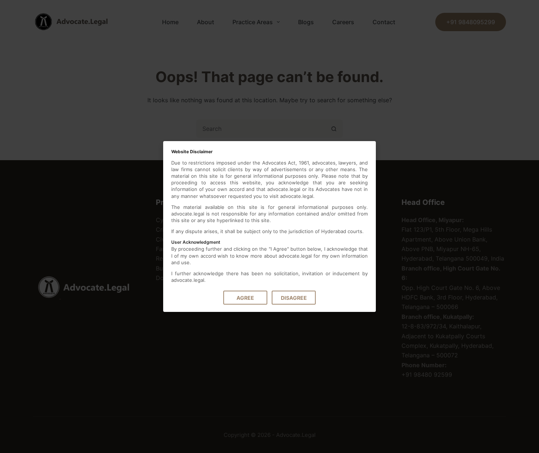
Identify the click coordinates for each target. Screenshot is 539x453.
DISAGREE (294, 298)
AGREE (245, 298)
